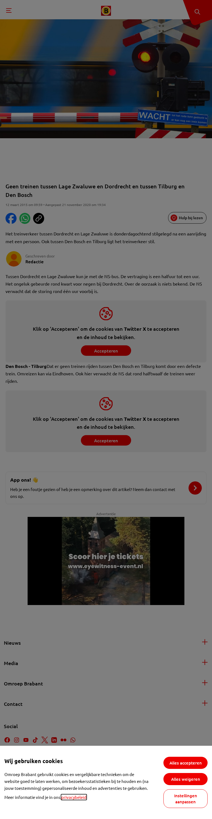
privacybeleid (73, 797)
